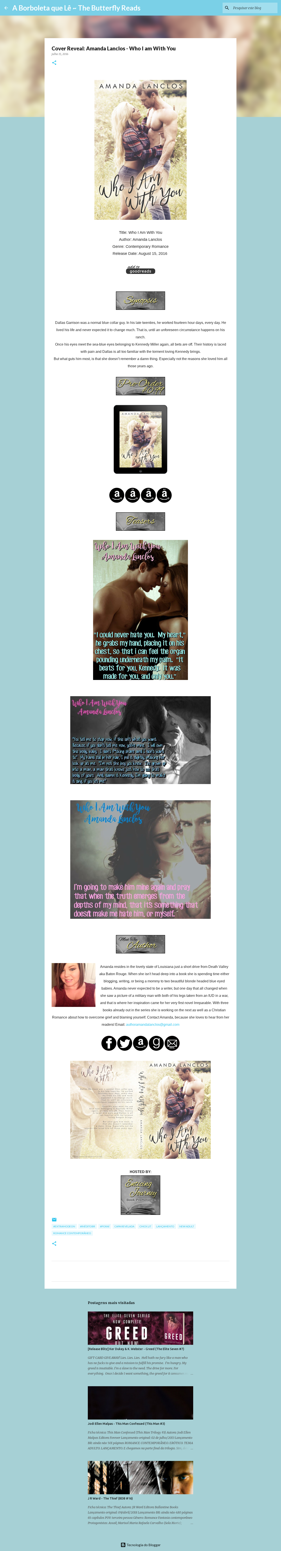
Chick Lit (145, 1226)
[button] (54, 63)
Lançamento (165, 1226)
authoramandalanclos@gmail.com (152, 1024)
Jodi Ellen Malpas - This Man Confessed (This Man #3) (126, 1423)
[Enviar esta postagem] (54, 1221)
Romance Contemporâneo (72, 1233)
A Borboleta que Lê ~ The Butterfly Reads (76, 8)
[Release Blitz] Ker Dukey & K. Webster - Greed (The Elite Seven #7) (136, 1349)
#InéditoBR (87, 1226)
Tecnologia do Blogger (143, 1545)
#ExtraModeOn (64, 1226)
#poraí (104, 1226)
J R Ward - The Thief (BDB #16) (110, 1498)
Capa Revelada (124, 1226)
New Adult (186, 1226)
